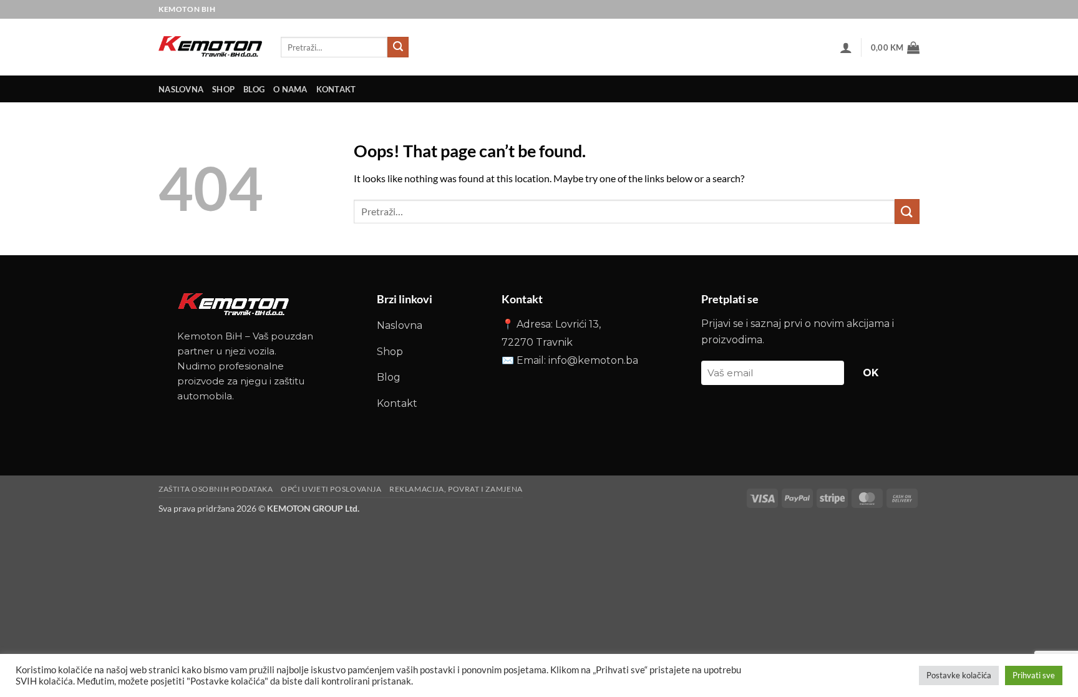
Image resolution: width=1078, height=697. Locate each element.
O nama (290, 89)
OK (871, 373)
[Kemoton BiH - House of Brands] (210, 47)
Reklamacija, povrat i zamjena (456, 489)
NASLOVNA (180, 89)
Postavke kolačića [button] (958, 675)
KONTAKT (336, 89)
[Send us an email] (910, 9)
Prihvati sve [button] (1033, 675)
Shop (223, 89)
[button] (846, 47)
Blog (254, 89)
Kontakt (397, 403)
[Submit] (398, 47)
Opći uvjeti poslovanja (331, 489)
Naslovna (399, 325)
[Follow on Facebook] (890, 9)
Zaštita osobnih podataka (215, 489)
